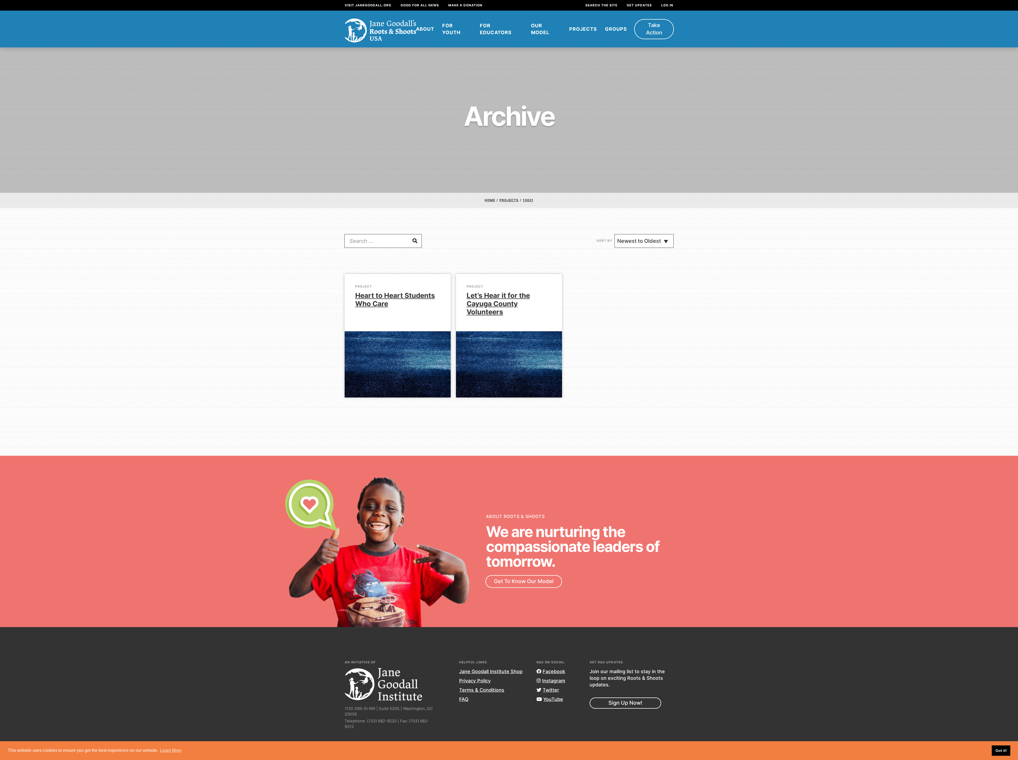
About (425, 29)
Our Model (540, 29)
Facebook (554, 671)
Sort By (604, 241)
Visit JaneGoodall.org (368, 5)
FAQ (463, 699)
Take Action (654, 29)
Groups (616, 29)
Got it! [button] (1001, 750)
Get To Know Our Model (524, 581)
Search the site (601, 5)
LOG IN (667, 5)
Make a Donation (465, 5)
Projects (583, 29)
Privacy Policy (475, 680)
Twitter (551, 690)
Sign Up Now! (625, 703)
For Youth (451, 29)
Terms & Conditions (481, 690)
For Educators (496, 29)
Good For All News (420, 5)
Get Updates (639, 5)
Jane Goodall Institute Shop (491, 671)
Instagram (553, 680)
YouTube (553, 699)
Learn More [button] (171, 750)
